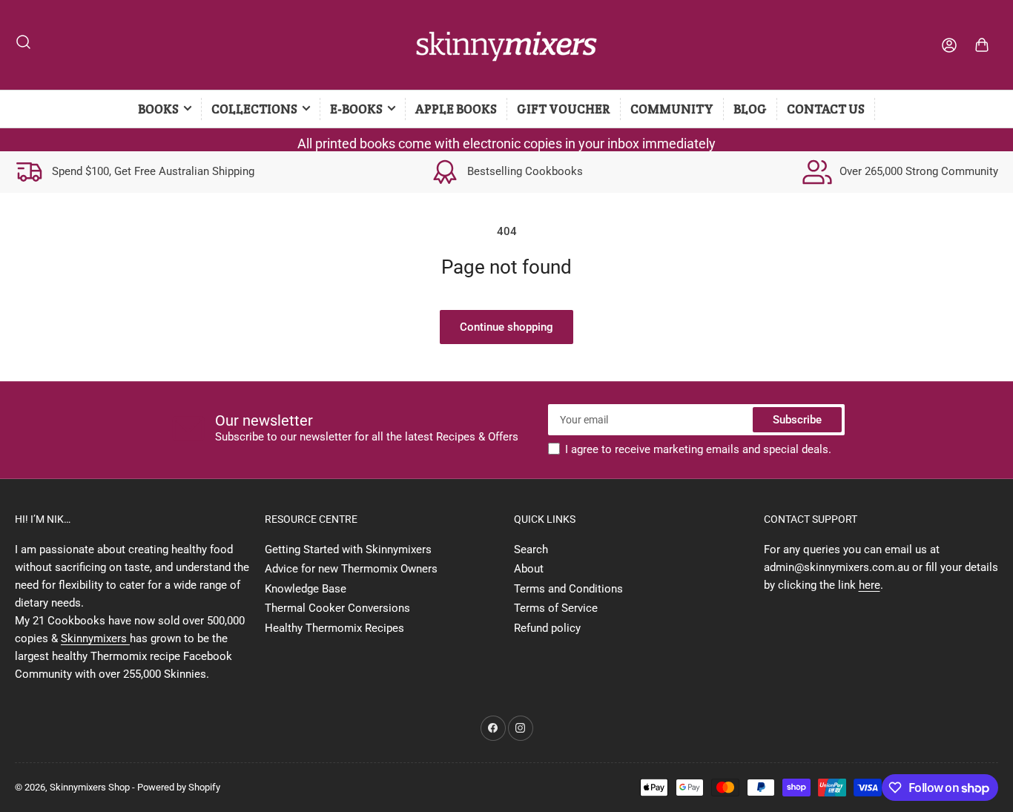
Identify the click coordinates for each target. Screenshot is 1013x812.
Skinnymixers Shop (90, 787)
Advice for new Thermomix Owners (351, 568)
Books (158, 109)
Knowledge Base (305, 588)
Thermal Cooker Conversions (337, 608)
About (529, 568)
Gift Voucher (563, 109)
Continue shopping (506, 327)
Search (531, 549)
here (869, 585)
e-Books (356, 109)
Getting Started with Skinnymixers (348, 549)
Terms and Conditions (568, 588)
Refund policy (547, 628)
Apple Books (456, 109)
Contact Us (826, 109)
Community (671, 109)
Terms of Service (556, 608)
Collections (254, 109)
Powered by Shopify (178, 787)
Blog (750, 109)
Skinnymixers (95, 638)
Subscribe (797, 419)
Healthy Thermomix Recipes (334, 628)
